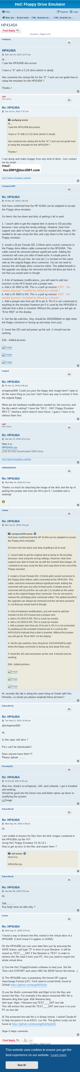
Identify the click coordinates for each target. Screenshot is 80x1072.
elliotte (5, 510)
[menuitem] (6, 12)
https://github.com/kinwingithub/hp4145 (34, 1024)
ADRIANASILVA (9, 468)
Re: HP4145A (11, 107)
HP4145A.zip (9, 447)
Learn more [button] (58, 1055)
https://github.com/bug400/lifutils (28, 984)
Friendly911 (7, 766)
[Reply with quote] (69, 42)
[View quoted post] (35, 534)
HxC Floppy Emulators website (16, 178)
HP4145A (9, 25)
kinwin (5, 916)
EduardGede (8, 706)
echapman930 (8, 186)
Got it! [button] (22, 1065)
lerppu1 (5, 371)
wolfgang (6, 39)
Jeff (3, 97)
